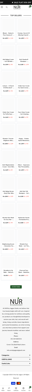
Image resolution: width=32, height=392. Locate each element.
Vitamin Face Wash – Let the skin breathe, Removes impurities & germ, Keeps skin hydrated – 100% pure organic (23, 245)
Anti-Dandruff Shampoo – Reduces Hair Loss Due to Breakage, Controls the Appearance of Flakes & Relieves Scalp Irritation (24, 60)
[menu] (2, 7)
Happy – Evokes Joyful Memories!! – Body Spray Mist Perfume (24, 139)
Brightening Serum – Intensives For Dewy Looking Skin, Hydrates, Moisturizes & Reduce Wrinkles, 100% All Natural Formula (8, 245)
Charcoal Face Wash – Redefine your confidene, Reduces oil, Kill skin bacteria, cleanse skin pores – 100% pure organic (23, 271)
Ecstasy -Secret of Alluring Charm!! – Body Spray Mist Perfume (24, 34)
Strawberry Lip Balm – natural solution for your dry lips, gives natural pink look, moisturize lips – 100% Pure (8, 271)
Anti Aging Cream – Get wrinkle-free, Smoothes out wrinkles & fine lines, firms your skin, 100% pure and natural (8, 60)
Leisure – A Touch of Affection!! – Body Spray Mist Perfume (8, 87)
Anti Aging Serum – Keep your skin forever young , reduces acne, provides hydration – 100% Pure (8, 192)
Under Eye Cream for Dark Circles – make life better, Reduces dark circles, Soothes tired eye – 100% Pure (23, 87)
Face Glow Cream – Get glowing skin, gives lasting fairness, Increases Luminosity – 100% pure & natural (24, 113)
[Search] (7, 7)
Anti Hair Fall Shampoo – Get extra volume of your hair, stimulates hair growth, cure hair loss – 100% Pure (24, 192)
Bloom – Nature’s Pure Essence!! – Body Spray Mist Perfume (8, 34)
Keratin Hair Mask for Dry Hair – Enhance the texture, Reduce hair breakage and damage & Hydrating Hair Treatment (8, 218)
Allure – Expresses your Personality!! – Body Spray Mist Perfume (24, 166)
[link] (9, 389)
